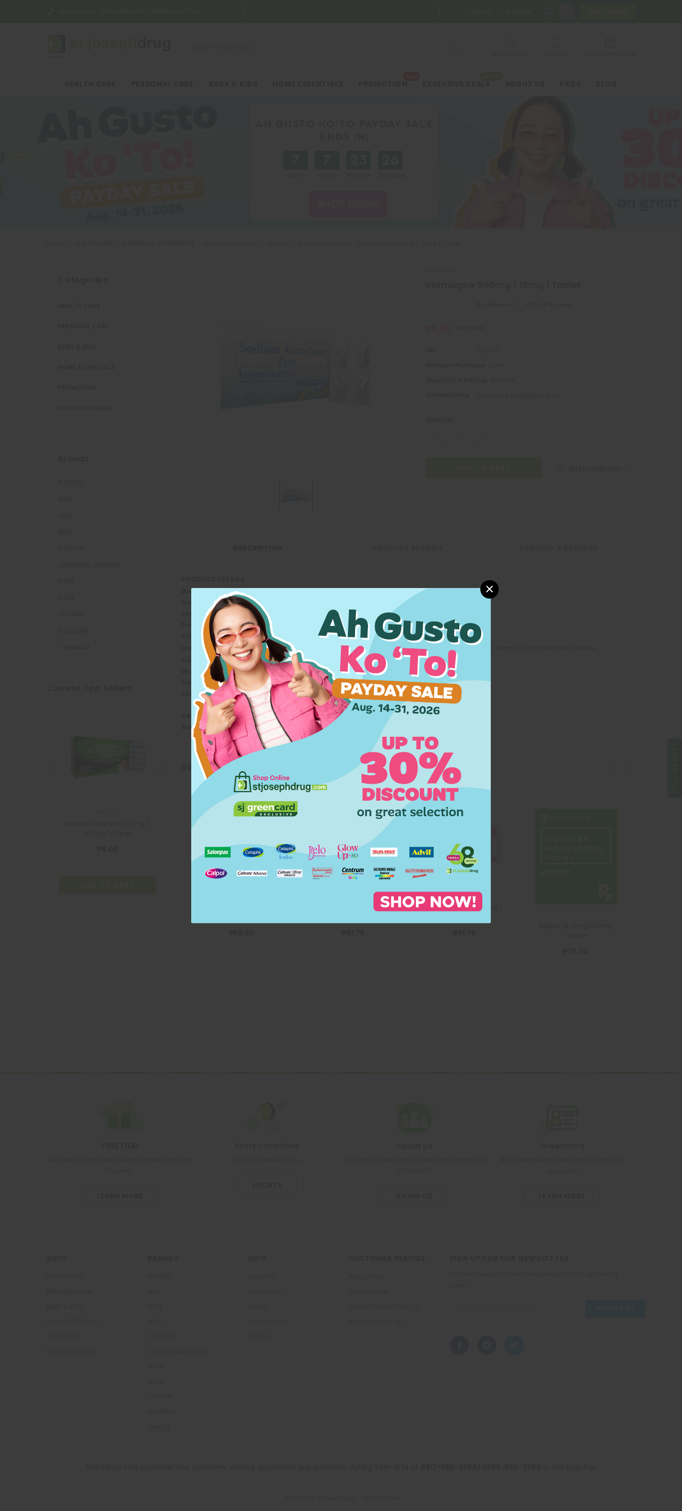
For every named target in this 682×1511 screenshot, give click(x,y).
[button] (489, 589)
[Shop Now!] (341, 755)
